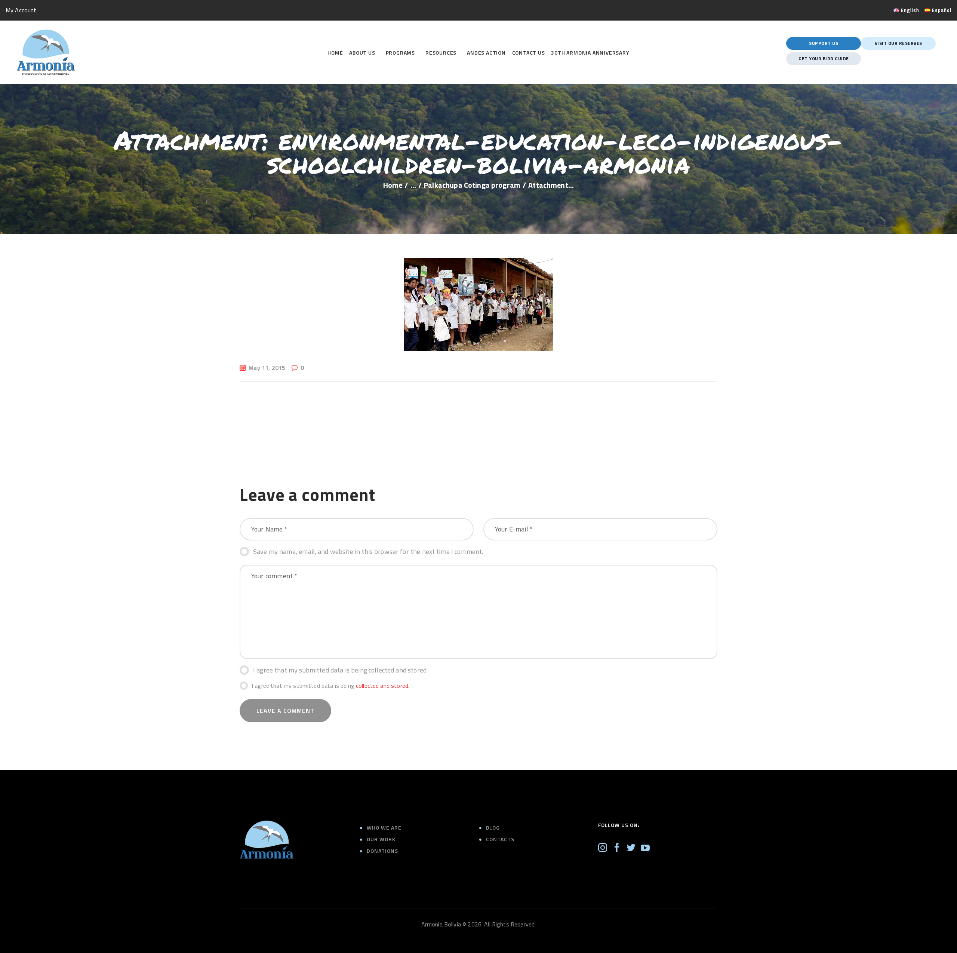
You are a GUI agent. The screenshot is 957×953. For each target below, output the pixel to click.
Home (393, 185)
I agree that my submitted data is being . (330, 685)
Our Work (381, 839)
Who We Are (384, 827)
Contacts (500, 839)
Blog (493, 827)
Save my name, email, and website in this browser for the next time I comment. (368, 551)
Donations (382, 851)
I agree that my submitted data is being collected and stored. (340, 670)
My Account (21, 10)
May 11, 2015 (267, 367)
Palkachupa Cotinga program (472, 185)
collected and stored (382, 685)
